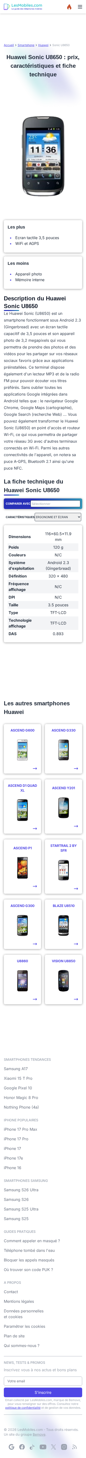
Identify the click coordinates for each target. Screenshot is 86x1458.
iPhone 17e (13, 1158)
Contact (11, 1291)
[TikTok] (32, 1447)
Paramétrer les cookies (24, 1326)
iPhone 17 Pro (16, 1138)
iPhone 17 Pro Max (20, 1129)
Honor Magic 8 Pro (21, 1097)
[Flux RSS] (74, 1447)
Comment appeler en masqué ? (32, 1240)
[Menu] (80, 7)
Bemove (39, 1434)
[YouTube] (43, 1447)
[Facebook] (22, 1447)
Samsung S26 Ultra (21, 1189)
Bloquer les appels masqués (29, 1260)
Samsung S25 (16, 1218)
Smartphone (26, 45)
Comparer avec (18, 503)
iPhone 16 (12, 1167)
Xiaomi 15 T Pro (18, 1078)
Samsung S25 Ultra (21, 1209)
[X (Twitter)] (53, 1447)
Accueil (9, 45)
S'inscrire (43, 1392)
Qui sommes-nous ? (21, 1345)
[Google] (11, 1447)
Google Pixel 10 (18, 1088)
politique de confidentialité (23, 1407)
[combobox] (54, 504)
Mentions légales (19, 1301)
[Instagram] (64, 1447)
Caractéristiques (20, 517)
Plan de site (14, 1336)
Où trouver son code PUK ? (28, 1269)
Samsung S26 (16, 1199)
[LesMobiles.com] (23, 6)
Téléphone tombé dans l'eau (29, 1250)
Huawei (43, 45)
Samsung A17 (16, 1068)
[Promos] (69, 7)
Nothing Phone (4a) (21, 1107)
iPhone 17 (12, 1148)
